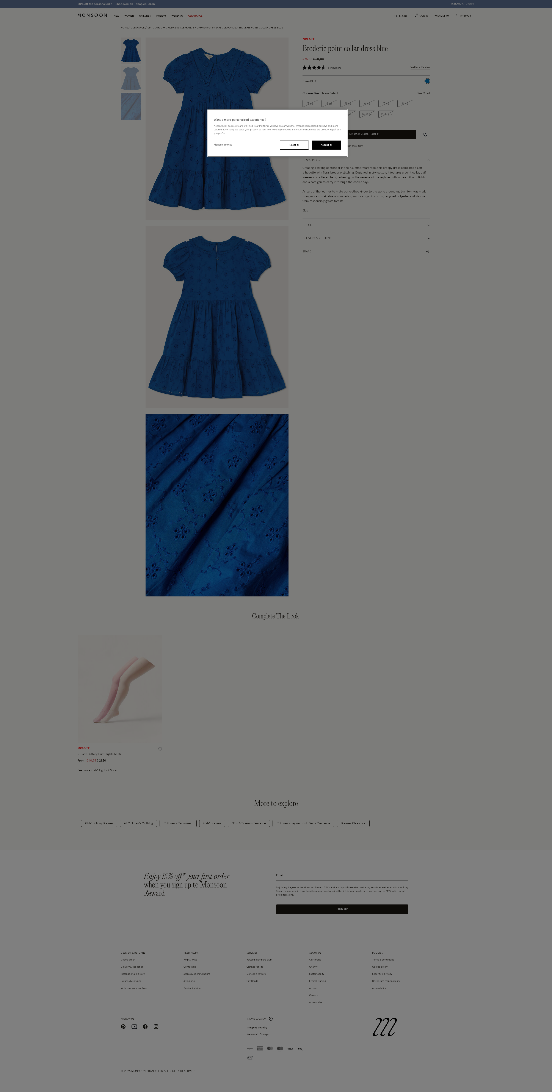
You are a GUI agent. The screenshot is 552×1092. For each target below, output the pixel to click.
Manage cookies (223, 145)
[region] (277, 133)
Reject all (294, 145)
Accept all (326, 145)
